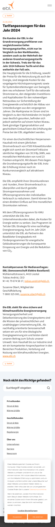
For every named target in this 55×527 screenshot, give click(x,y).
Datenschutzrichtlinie (38, 489)
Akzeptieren (17, 517)
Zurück (9, 16)
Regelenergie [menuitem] (13, 432)
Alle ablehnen (38, 517)
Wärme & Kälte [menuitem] (13, 410)
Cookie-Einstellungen (28, 511)
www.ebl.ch (9, 356)
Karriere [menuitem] (10, 448)
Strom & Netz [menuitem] (13, 406)
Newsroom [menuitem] (12, 453)
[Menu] (49, 5)
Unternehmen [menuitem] (13, 444)
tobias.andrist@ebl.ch (37, 281)
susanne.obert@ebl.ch (32, 294)
